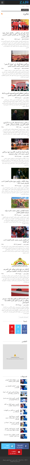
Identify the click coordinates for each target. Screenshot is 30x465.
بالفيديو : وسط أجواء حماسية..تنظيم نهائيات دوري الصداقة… (12, 418)
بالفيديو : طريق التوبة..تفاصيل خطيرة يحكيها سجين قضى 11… (11, 429)
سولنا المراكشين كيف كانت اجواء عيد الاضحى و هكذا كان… (11, 392)
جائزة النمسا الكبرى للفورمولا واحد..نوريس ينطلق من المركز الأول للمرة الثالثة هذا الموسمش (15, 300)
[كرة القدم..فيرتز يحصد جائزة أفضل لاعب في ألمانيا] (20, 231)
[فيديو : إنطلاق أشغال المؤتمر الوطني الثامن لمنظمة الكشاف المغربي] (23, 381)
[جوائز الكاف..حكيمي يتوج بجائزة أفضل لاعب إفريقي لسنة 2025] (20, 173)
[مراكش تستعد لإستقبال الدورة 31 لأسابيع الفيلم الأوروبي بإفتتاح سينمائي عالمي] (20, 114)
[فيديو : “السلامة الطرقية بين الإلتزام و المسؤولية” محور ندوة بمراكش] (23, 387)
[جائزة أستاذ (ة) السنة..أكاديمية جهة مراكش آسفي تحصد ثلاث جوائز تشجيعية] (20, 144)
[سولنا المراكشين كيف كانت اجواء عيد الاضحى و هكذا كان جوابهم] (23, 393)
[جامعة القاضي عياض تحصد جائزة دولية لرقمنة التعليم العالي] (20, 202)
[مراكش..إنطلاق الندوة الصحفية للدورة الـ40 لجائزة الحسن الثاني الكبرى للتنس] (20, 85)
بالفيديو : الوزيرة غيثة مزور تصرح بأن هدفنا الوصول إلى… (11, 399)
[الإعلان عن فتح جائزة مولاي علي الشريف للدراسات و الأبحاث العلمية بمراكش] (20, 261)
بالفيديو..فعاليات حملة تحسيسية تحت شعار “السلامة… (11, 435)
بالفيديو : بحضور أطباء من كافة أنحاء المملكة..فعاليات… (11, 405)
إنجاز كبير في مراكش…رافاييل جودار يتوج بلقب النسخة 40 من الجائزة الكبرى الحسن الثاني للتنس (15, 34)
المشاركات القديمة (24, 317)
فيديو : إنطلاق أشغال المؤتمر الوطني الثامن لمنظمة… (12, 380)
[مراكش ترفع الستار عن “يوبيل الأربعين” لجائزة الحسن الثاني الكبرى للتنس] (20, 56)
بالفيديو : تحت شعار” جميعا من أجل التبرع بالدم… (11, 423)
